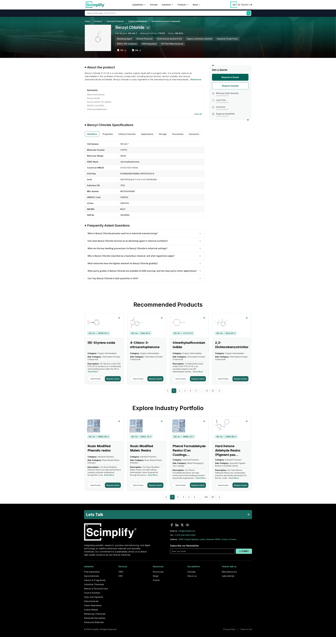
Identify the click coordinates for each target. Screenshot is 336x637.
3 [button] (185, 391)
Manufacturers (229, 571)
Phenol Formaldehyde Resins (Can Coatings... (189, 450)
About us (191, 576)
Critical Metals (91, 609)
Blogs (155, 576)
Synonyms (194, 134)
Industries (166, 5)
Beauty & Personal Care (96, 588)
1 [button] (172, 497)
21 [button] (207, 391)
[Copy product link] (148, 27)
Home (87, 21)
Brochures (158, 571)
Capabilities (137, 5)
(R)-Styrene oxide (101, 343)
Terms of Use (246, 629)
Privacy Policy (229, 629)
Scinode (154, 5)
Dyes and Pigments (93, 597)
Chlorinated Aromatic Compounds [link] (166, 21)
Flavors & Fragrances (95, 580)
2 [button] (179, 391)
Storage (163, 134)
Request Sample (230, 85)
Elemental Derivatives (94, 618)
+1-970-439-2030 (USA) (185, 535)
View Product (95, 379)
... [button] (201, 391)
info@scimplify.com (187, 531)
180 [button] (206, 497)
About (195, 5)
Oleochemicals (91, 601)
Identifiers (92, 134)
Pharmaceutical (91, 571)
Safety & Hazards (126, 134)
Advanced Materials (94, 622)
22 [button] (213, 391)
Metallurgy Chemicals (94, 614)
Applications (147, 134)
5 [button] (195, 391)
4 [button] (190, 391)
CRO (120, 576)
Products (182, 5)
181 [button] (212, 497)
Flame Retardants (92, 605)
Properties (108, 134)
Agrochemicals (91, 576)
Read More (93, 371)
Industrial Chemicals (115, 21)
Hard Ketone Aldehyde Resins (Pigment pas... (227, 450)
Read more (195, 79)
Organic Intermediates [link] (137, 21)
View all (198, 114)
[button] (168, 390)
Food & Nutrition (92, 592)
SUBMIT (245, 551)
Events (156, 580)
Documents (177, 134)
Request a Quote (230, 77)
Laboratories (228, 576)
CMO (120, 571)
